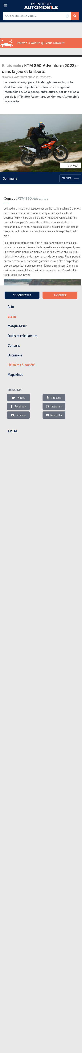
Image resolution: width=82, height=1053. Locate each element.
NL (16, 431)
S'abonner (60, 295)
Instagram (56, 406)
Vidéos (21, 397)
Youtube (21, 415)
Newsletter (56, 415)
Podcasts (55, 397)
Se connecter (22, 295)
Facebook (20, 406)
